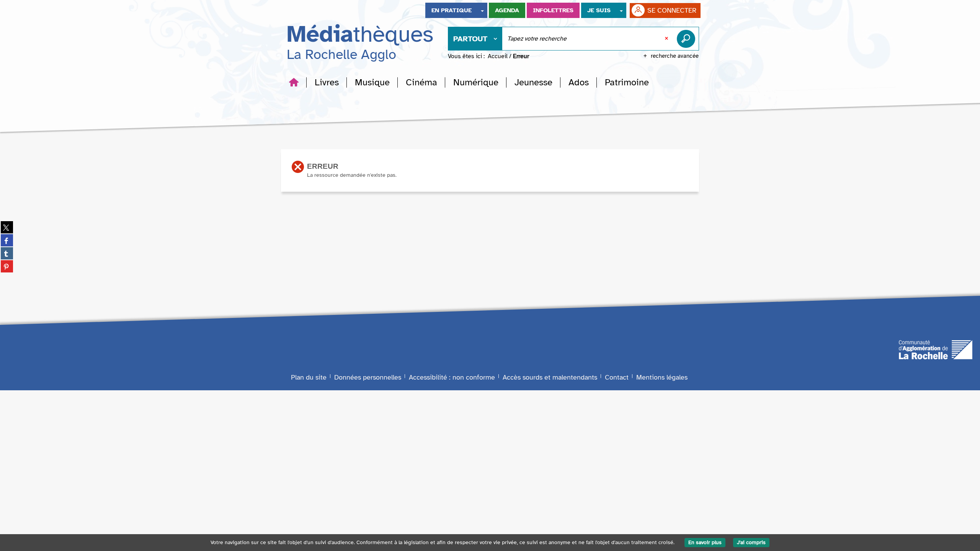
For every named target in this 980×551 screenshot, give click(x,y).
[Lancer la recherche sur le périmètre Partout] (687, 38)
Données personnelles (367, 377)
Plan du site (309, 377)
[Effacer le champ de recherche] (667, 38)
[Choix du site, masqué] (482, 10)
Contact (617, 377)
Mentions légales (662, 377)
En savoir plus (705, 542)
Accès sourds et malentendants (550, 377)
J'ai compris (751, 542)
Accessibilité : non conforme (452, 377)
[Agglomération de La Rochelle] (935, 349)
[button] (327, 82)
